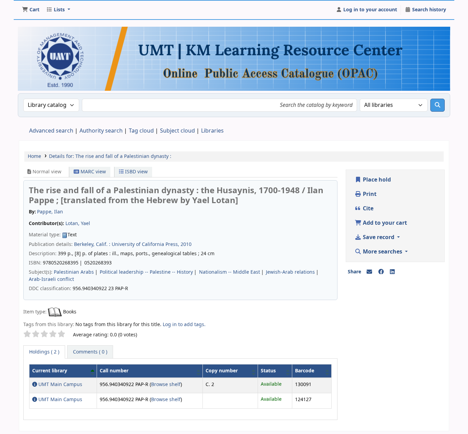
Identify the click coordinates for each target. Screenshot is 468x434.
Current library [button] (49, 370)
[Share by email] (369, 272)
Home (34, 156)
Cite (367, 208)
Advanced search (51, 131)
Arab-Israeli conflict (51, 279)
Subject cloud (177, 131)
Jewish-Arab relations (290, 272)
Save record (378, 237)
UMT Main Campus (59, 384)
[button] (30, 9)
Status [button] (268, 370)
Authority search (101, 131)
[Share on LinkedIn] (392, 272)
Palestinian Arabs (74, 272)
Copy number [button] (222, 370)
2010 (186, 244)
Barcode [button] (304, 370)
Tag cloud (141, 131)
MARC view (92, 171)
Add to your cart (384, 223)
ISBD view (136, 171)
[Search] (437, 105)
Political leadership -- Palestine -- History (146, 272)
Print (369, 194)
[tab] (90, 352)
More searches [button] (382, 252)
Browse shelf (166, 384)
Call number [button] (114, 370)
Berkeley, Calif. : (92, 244)
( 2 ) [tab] (44, 352)
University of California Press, (145, 244)
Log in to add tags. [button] (184, 324)
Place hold (376, 180)
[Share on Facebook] (381, 272)
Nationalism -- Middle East (229, 272)
